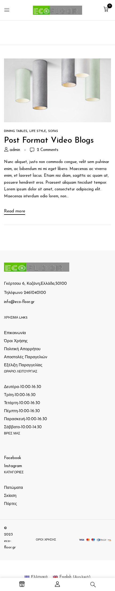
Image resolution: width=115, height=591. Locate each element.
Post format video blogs (49, 140)
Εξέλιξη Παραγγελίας (23, 365)
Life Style (37, 131)
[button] (105, 10)
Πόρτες (10, 504)
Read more (14, 211)
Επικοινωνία (15, 333)
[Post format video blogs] (57, 62)
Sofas (53, 131)
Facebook (12, 458)
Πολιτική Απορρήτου (22, 349)
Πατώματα (13, 488)
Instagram (13, 466)
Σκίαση (10, 496)
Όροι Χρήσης (16, 341)
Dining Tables (15, 131)
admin (15, 150)
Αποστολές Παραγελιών (25, 357)
